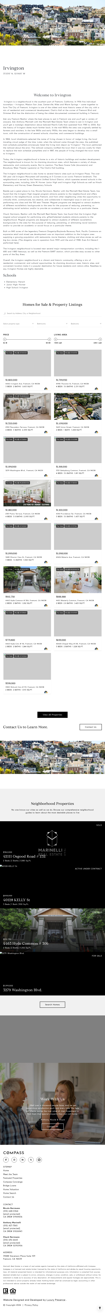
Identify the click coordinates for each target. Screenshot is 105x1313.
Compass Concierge (13, 1182)
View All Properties (52, 715)
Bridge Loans (9, 1185)
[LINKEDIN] (22, 1159)
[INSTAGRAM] (14, 1159)
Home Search (9, 1193)
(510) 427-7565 (10, 1225)
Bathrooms (41, 324)
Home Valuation (11, 1189)
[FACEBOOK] (6, 1159)
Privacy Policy (31, 1305)
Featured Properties (12, 1178)
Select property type (11, 324)
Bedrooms (75, 324)
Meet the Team (10, 1174)
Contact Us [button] (90, 727)
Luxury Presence (56, 1300)
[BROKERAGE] (39, 1159)
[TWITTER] (31, 1159)
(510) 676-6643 (10, 1240)
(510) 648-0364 (10, 1211)
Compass (6, 1269)
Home (6, 1170)
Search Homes (52, 1004)
